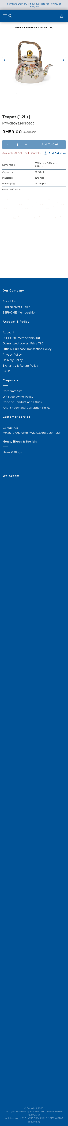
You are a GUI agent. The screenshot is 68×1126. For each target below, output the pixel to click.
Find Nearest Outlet (16, 307)
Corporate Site (12, 391)
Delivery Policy (13, 360)
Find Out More (57, 153)
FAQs (6, 371)
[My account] (61, 16)
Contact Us (10, 428)
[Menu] (5, 16)
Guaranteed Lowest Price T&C (23, 343)
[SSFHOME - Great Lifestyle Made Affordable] (34, 16)
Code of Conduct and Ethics (22, 402)
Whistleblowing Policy (18, 397)
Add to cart (49, 144)
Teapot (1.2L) (46, 27)
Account (8, 332)
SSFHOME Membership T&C (22, 338)
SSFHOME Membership (19, 312)
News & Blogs (12, 452)
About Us (9, 301)
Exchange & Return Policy (20, 365)
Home (18, 27)
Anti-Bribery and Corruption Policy (26, 408)
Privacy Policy (12, 354)
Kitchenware (30, 27)
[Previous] (4, 60)
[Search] (10, 16)
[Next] (63, 60)
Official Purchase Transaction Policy (27, 349)
